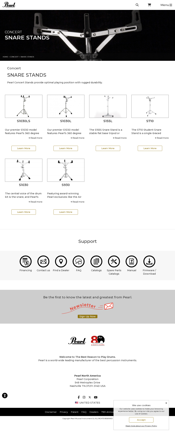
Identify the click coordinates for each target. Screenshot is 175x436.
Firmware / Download (149, 272)
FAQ (78, 270)
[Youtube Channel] (95, 397)
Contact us (43, 270)
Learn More (23, 148)
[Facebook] (79, 397)
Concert (14, 57)
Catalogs (96, 270)
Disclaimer (51, 412)
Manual (131, 270)
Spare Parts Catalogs (114, 272)
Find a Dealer (61, 270)
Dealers (94, 412)
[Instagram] (84, 397)
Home (5, 57)
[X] (90, 397)
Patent (74, 412)
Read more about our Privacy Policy (141, 426)
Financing (25, 270)
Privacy (64, 412)
